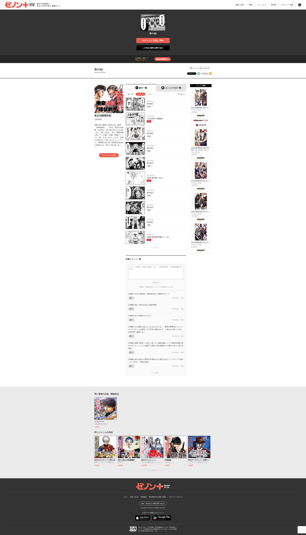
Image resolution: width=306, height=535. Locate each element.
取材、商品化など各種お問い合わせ (153, 503)
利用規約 (144, 497)
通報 (182, 298)
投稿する (156, 282)
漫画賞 (273, 5)
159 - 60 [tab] (140, 94)
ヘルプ (125, 497)
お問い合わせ (134, 497)
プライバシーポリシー (176, 497)
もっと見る (154, 247)
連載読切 (239, 5)
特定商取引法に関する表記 (157, 497)
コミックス (261, 5)
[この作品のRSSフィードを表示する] (210, 73)
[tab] (141, 88)
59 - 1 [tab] (150, 94)
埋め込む (205, 73)
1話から (182, 94)
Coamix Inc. (151, 507)
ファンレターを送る (108, 155)
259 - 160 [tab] (130, 94)
